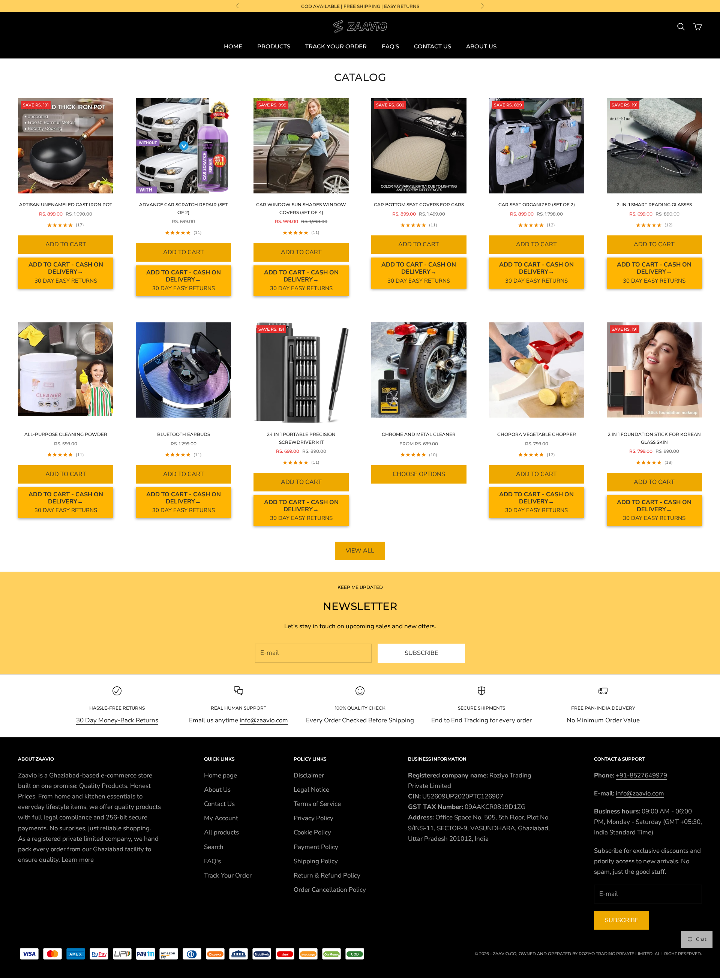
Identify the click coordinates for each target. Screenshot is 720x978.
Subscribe (421, 653)
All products (221, 832)
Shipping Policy (316, 861)
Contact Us (432, 46)
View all (360, 551)
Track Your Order (336, 46)
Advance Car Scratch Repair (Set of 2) (183, 208)
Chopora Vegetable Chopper (536, 434)
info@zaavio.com (264, 720)
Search (214, 847)
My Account (221, 818)
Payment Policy (316, 847)
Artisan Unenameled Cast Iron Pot (65, 204)
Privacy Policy (313, 818)
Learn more (78, 859)
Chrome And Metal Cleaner (419, 434)
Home (233, 46)
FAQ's (390, 46)
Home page (220, 775)
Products (273, 46)
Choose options (419, 474)
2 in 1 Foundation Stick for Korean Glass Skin (654, 438)
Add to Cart (65, 244)
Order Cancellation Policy (330, 889)
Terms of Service (317, 804)
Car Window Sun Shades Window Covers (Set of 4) (301, 208)
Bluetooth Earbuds (183, 434)
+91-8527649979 (641, 775)
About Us (481, 46)
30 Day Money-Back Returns (117, 720)
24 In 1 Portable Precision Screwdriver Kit (301, 438)
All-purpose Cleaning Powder (65, 434)
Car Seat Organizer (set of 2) (536, 204)
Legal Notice (311, 789)
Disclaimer (309, 775)
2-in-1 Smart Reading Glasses (654, 204)
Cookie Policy (312, 832)
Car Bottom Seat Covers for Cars (419, 204)
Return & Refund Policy (327, 875)
